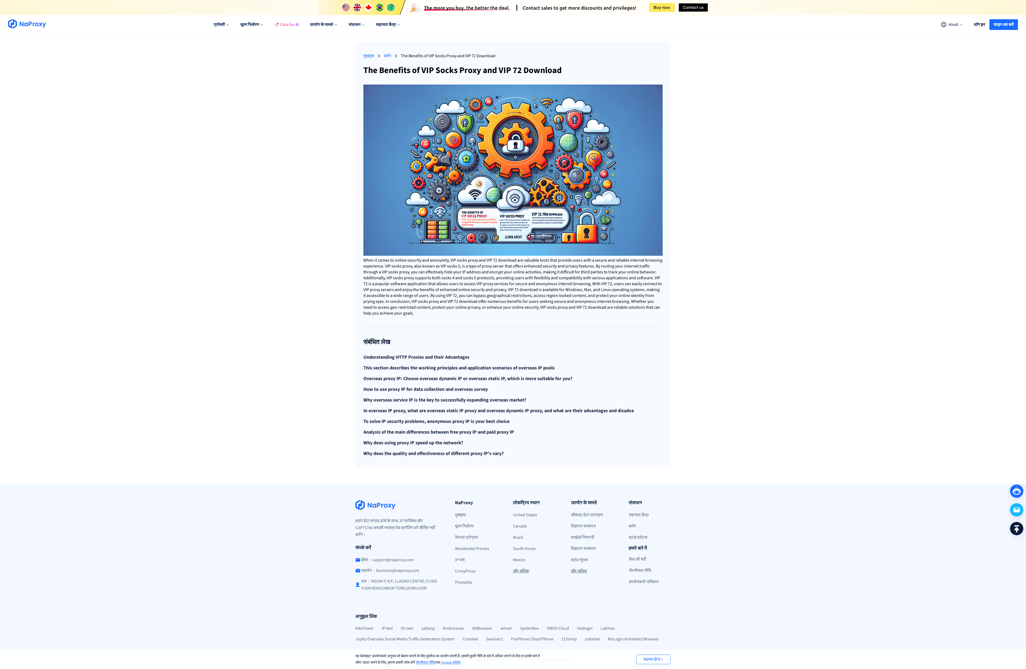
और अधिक (521, 571)
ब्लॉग (387, 56)
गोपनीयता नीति (425, 662)
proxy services (495, 284)
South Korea (524, 549)
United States (525, 515)
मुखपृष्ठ (368, 56)
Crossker (471, 639)
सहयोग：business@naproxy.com (390, 571)
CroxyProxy (465, 571)
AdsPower (364, 628)
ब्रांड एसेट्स (638, 537)
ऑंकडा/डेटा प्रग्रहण (587, 515)
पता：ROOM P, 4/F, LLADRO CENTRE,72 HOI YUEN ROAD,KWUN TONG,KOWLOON (399, 584)
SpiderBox (529, 628)
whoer (506, 628)
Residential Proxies (472, 549)
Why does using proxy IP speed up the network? (413, 443)
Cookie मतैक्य (451, 662)
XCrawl (407, 628)
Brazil (518, 537)
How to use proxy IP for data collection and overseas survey (425, 389)
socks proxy (467, 260)
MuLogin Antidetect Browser (633, 639)
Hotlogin (585, 628)
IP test (387, 628)
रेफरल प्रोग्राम (466, 537)
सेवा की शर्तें (637, 559)
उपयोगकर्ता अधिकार (644, 582)
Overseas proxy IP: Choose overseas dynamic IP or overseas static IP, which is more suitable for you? (467, 379)
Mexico (519, 560)
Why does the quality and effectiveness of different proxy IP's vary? (433, 453)
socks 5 (453, 266)
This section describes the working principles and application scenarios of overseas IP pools (459, 368)
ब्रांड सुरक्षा (579, 560)
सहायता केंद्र (639, 515)
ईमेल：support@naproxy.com (387, 560)
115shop (569, 639)
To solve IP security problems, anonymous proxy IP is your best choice (436, 421)
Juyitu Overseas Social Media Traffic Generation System (404, 639)
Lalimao (608, 628)
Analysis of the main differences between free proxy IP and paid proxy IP (438, 432)
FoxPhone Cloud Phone (532, 639)
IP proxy (373, 290)
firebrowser (453, 628)
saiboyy (428, 628)
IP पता (460, 560)
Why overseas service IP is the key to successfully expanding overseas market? (444, 400)
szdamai (592, 639)
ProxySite (463, 582)
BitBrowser (482, 628)
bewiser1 (495, 639)
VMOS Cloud (558, 628)
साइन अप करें (1004, 25)
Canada (520, 526)
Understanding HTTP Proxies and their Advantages (416, 357)
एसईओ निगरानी (582, 537)
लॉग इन (979, 25)
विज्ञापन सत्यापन (583, 526)
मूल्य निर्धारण (464, 526)
